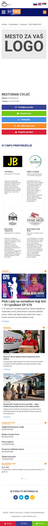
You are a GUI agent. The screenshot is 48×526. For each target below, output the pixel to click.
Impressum (16, 516)
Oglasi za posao (8, 423)
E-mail (23, 516)
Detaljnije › (6, 321)
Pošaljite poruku (25, 107)
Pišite (25, 523)
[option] (24, 469)
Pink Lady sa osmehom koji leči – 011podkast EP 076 (24, 303)
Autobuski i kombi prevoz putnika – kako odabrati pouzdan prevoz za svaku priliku (21, 405)
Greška (9, 523)
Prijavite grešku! (25, 132)
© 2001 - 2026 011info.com (13, 512)
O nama (27, 512)
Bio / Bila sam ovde (25, 126)
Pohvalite (25, 119)
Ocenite (41, 523)
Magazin (6, 327)
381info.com (31, 516)
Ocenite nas (25, 113)
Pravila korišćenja (37, 512)
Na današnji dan (9, 464)
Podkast (5, 271)
